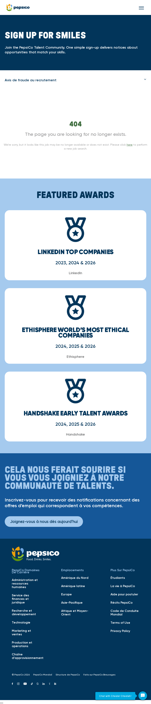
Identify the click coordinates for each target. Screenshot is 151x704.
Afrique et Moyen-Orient (74, 612)
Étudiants (117, 577)
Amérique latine (73, 586)
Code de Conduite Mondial (124, 612)
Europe (66, 594)
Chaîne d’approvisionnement (26, 656)
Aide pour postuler (124, 594)
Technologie (21, 622)
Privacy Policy (120, 631)
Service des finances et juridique (20, 598)
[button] (75, 80)
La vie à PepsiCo (122, 586)
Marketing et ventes (21, 632)
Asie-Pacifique (72, 602)
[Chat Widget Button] (142, 695)
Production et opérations (22, 644)
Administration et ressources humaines (25, 583)
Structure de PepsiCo (68, 674)
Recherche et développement (24, 612)
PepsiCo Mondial (42, 674)
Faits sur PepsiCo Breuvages (99, 674)
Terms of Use (120, 622)
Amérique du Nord (74, 577)
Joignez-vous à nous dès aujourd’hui (44, 521)
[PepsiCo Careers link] (18, 7)
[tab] (75, 80)
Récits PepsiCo (121, 602)
